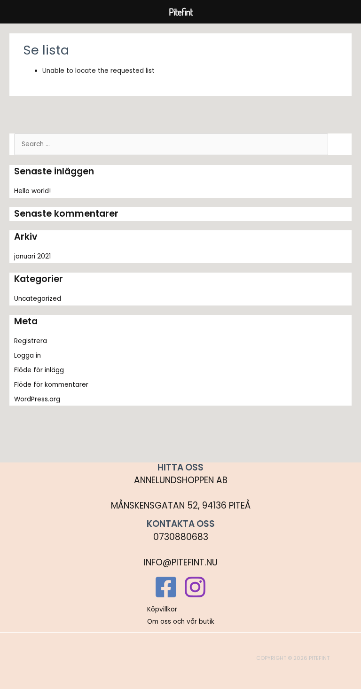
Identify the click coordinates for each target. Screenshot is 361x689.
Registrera (30, 341)
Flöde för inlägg (39, 370)
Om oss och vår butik (180, 621)
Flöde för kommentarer (51, 384)
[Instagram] (195, 587)
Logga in (27, 355)
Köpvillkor (162, 609)
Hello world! (32, 191)
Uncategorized (37, 298)
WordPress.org (37, 399)
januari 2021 (32, 256)
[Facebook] (166, 587)
